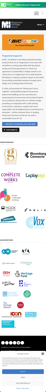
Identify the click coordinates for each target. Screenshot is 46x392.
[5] (23, 5)
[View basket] (42, 13)
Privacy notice (25, 388)
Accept (23, 372)
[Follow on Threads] (14, 343)
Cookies (18, 388)
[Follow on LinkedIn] (3, 343)
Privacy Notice (25, 347)
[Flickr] (18, 343)
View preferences (23, 383)
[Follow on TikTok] (22, 343)
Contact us (5, 347)
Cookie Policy (14, 347)
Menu (39, 24)
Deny (23, 377)
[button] (43, 354)
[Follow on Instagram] (7, 343)
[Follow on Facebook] (11, 343)
